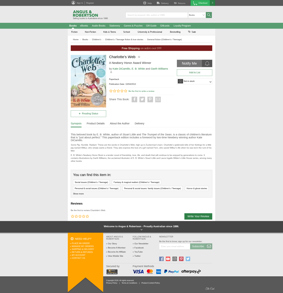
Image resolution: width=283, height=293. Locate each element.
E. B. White (138, 68)
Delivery (165, 3)
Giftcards (165, 25)
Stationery (114, 25)
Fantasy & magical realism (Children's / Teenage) (136, 182)
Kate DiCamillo (121, 68)
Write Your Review (198, 216)
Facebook (139, 247)
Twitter (137, 256)
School (126, 32)
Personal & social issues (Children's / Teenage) (97, 188)
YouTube (138, 252)
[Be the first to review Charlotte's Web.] (139, 57)
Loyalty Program (182, 25)
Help (150, 3)
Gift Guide (151, 25)
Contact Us (78, 258)
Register (90, 3)
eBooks (84, 25)
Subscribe (198, 246)
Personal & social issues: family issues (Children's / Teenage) (152, 188)
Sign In (80, 3)
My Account (78, 255)
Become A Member (117, 247)
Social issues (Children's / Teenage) (91, 182)
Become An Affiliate (117, 252)
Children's (96, 39)
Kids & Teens (109, 32)
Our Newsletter (141, 243)
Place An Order (81, 243)
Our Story (112, 243)
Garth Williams (159, 68)
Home (76, 39)
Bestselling (175, 32)
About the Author (120, 123)
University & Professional (150, 32)
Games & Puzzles (133, 25)
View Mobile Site (115, 256)
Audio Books (98, 25)
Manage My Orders (83, 246)
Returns (181, 3)
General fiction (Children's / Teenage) (164, 39)
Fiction (74, 32)
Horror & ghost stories (197, 188)
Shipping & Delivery (83, 249)
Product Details (96, 123)
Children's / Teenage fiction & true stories (124, 39)
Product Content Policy (151, 283)
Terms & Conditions (129, 283)
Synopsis (76, 123)
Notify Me (189, 63)
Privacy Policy (111, 283)
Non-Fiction (90, 32)
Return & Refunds (82, 252)
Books (73, 25)
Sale (193, 32)
